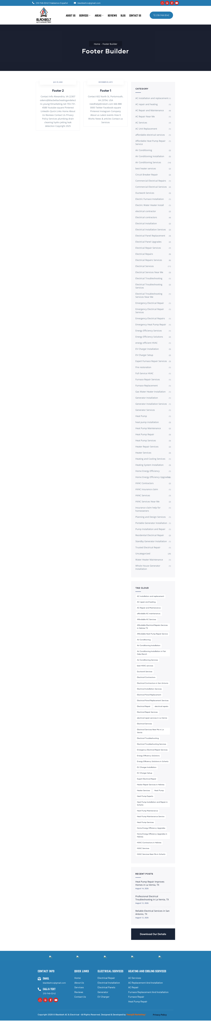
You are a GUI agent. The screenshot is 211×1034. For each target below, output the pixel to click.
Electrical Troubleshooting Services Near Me (148, 295)
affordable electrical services (150, 134)
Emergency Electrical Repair (149, 303)
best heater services (145, 168)
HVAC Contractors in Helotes (149, 843)
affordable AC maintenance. (149, 614)
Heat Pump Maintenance (148, 428)
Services (83, 15)
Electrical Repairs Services (148, 260)
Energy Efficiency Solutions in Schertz (152, 761)
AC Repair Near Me (145, 116)
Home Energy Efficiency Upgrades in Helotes (152, 835)
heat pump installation (147, 422)
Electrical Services (144, 266)
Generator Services (145, 409)
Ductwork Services (144, 192)
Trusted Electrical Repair (147, 547)
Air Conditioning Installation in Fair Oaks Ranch (151, 653)
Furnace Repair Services (147, 379)
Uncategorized (142, 553)
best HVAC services (145, 666)
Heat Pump (141, 416)
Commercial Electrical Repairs (150, 180)
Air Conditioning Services (148, 162)
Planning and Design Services (150, 516)
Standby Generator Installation (151, 541)
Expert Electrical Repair (146, 779)
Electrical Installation (146, 223)
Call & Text (49, 989)
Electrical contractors (146, 217)
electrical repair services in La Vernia (152, 718)
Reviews (112, 15)
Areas (98, 15)
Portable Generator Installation (151, 523)
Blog (123, 15)
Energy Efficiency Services (148, 330)
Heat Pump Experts (145, 796)
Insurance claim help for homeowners (147, 509)
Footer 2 (58, 90)
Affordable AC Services (146, 619)
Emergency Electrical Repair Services (149, 311)
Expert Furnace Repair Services (151, 361)
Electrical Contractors (146, 677)
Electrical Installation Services (150, 229)
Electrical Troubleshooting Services (148, 286)
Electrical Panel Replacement (150, 235)
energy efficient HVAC (146, 342)
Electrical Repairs (144, 253)
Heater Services (143, 452)
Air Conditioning (143, 150)
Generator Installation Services (151, 403)
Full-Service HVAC (144, 373)
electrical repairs (161, 706)
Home (97, 43)
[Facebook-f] (172, 3)
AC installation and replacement (151, 98)
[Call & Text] (39, 989)
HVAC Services (142, 495)
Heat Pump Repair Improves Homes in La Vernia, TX (149, 883)
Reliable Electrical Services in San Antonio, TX (152, 912)
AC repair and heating (146, 104)
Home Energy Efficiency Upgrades (152, 477)
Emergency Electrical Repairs (150, 318)
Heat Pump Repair (144, 434)
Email (46, 978)
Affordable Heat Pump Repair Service (150, 142)
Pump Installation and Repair (150, 529)
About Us (70, 15)
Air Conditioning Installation (149, 156)
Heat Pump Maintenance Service (150, 816)
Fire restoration (143, 367)
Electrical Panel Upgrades (148, 241)
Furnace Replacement (146, 385)
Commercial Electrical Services (151, 186)
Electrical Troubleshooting (148, 278)
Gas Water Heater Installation (150, 391)
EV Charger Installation (147, 348)
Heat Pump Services (145, 440)
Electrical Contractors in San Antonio (152, 683)
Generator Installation (146, 397)
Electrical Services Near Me (149, 272)
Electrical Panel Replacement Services (153, 700)
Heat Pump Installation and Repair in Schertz (152, 803)
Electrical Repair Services (148, 247)
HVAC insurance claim (146, 489)
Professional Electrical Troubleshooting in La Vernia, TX (152, 898)
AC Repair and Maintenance (149, 110)
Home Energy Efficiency (147, 471)
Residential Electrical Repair (149, 535)
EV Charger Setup (144, 355)
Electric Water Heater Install (149, 205)
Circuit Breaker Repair (146, 174)
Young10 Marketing (135, 1014)
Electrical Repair (143, 706)
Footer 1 (105, 90)
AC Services (141, 122)
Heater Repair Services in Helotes (150, 785)
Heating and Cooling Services (150, 458)
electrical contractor (145, 211)
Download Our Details (153, 934)
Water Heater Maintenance (149, 559)
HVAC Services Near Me (147, 501)
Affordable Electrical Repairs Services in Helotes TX (152, 626)
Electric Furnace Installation (149, 199)
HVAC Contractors (144, 483)
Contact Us (135, 15)
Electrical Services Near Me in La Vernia (150, 731)
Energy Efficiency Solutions (149, 336)
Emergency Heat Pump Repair (150, 324)
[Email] (39, 978)
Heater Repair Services (146, 446)
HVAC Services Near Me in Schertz (151, 854)
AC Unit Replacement (146, 128)
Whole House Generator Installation (147, 567)
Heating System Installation (149, 464)
